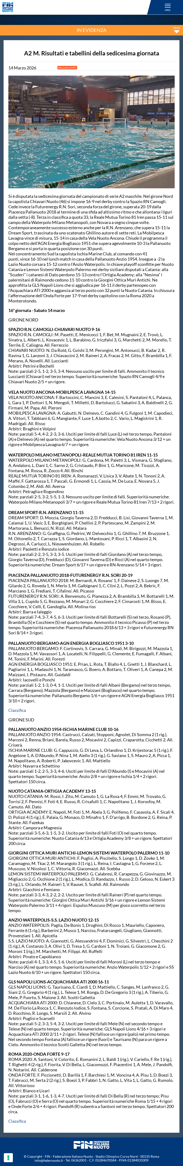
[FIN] (77, 7)
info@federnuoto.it (49, 1160)
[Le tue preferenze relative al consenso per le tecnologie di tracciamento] (8, 1157)
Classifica (17, 710)
